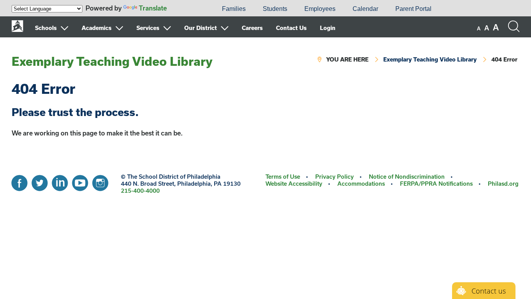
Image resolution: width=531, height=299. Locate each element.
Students (275, 8)
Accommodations (361, 183)
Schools (46, 28)
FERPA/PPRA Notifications (436, 183)
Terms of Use (283, 176)
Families (234, 8)
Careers (252, 28)
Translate (153, 8)
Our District (200, 28)
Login (327, 28)
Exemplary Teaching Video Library (112, 61)
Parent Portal (413, 8)
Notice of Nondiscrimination (407, 176)
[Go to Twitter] (39, 181)
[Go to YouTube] (80, 181)
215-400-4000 (140, 190)
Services (147, 28)
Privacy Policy (334, 176)
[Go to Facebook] (19, 181)
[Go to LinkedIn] (60, 181)
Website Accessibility (294, 183)
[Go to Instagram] (100, 181)
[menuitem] (187, 8)
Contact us (489, 290)
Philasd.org (503, 183)
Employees (319, 8)
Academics (97, 28)
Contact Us (291, 28)
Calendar (365, 8)
